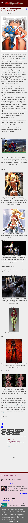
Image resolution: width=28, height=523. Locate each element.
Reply (9, 446)
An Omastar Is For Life (8, 498)
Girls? (3, 433)
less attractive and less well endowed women (14, 405)
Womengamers (16, 433)
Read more (23, 493)
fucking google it (19, 430)
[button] (26, 9)
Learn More (11, 521)
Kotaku (19, 72)
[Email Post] (2, 427)
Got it (19, 521)
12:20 (13, 439)
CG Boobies (11, 430)
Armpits (4, 430)
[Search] (26, 3)
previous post (4, 412)
